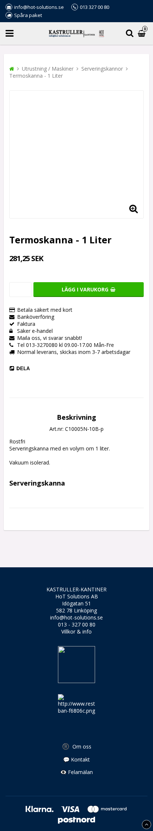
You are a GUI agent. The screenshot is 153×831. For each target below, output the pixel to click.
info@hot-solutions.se (76, 617)
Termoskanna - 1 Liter (36, 75)
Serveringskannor (102, 68)
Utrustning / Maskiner (48, 68)
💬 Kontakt (76, 759)
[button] (133, 208)
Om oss (76, 746)
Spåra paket (28, 15)
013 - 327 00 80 (76, 624)
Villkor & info (76, 631)
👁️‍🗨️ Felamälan (76, 772)
